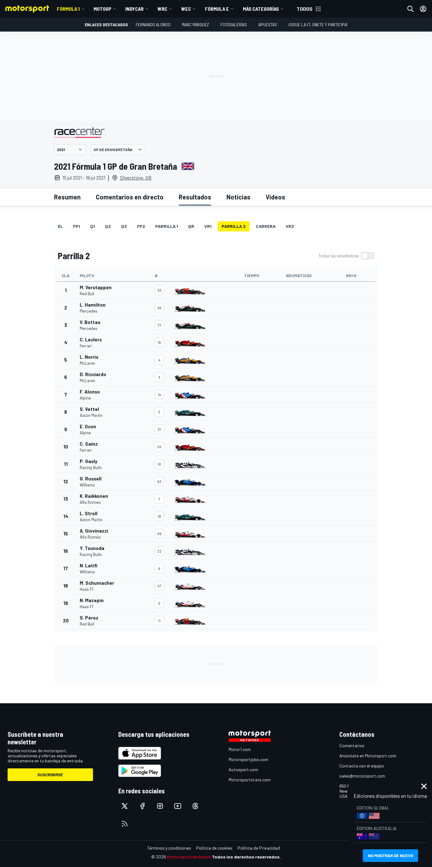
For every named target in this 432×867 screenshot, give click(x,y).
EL (60, 226)
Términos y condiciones (169, 848)
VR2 (290, 226)
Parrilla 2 (234, 226)
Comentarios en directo (130, 197)
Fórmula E (217, 9)
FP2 (141, 226)
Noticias (238, 197)
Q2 (108, 226)
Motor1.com (240, 749)
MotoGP (102, 9)
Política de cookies (214, 848)
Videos (275, 197)
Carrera (265, 226)
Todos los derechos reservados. (246, 856)
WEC (186, 9)
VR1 (208, 226)
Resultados (195, 197)
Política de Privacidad (259, 848)
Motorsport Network (189, 856)
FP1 (76, 226)
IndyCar (134, 9)
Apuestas (267, 24)
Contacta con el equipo (361, 765)
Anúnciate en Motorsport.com (367, 755)
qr (191, 226)
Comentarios (351, 745)
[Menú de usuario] (423, 9)
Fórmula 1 (68, 9)
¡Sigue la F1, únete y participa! (318, 24)
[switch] (346, 256)
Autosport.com (243, 769)
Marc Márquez (195, 24)
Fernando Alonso (153, 24)
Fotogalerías (233, 24)
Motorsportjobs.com (248, 759)
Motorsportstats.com (250, 779)
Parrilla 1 (166, 226)
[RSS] (124, 823)
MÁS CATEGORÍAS (261, 9)
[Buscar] (410, 9)
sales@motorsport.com (362, 775)
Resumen (67, 197)
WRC (162, 9)
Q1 (92, 226)
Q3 (124, 226)
